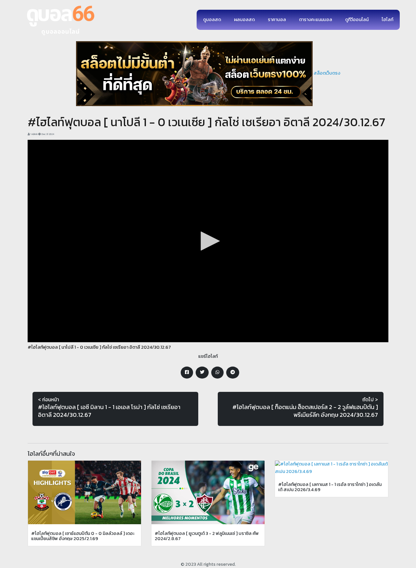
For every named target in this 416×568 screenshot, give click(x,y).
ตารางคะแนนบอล (315, 19)
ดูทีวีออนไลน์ (357, 19)
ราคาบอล (277, 19)
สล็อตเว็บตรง (327, 73)
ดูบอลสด (212, 19)
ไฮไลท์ (387, 19)
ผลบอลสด (244, 19)
